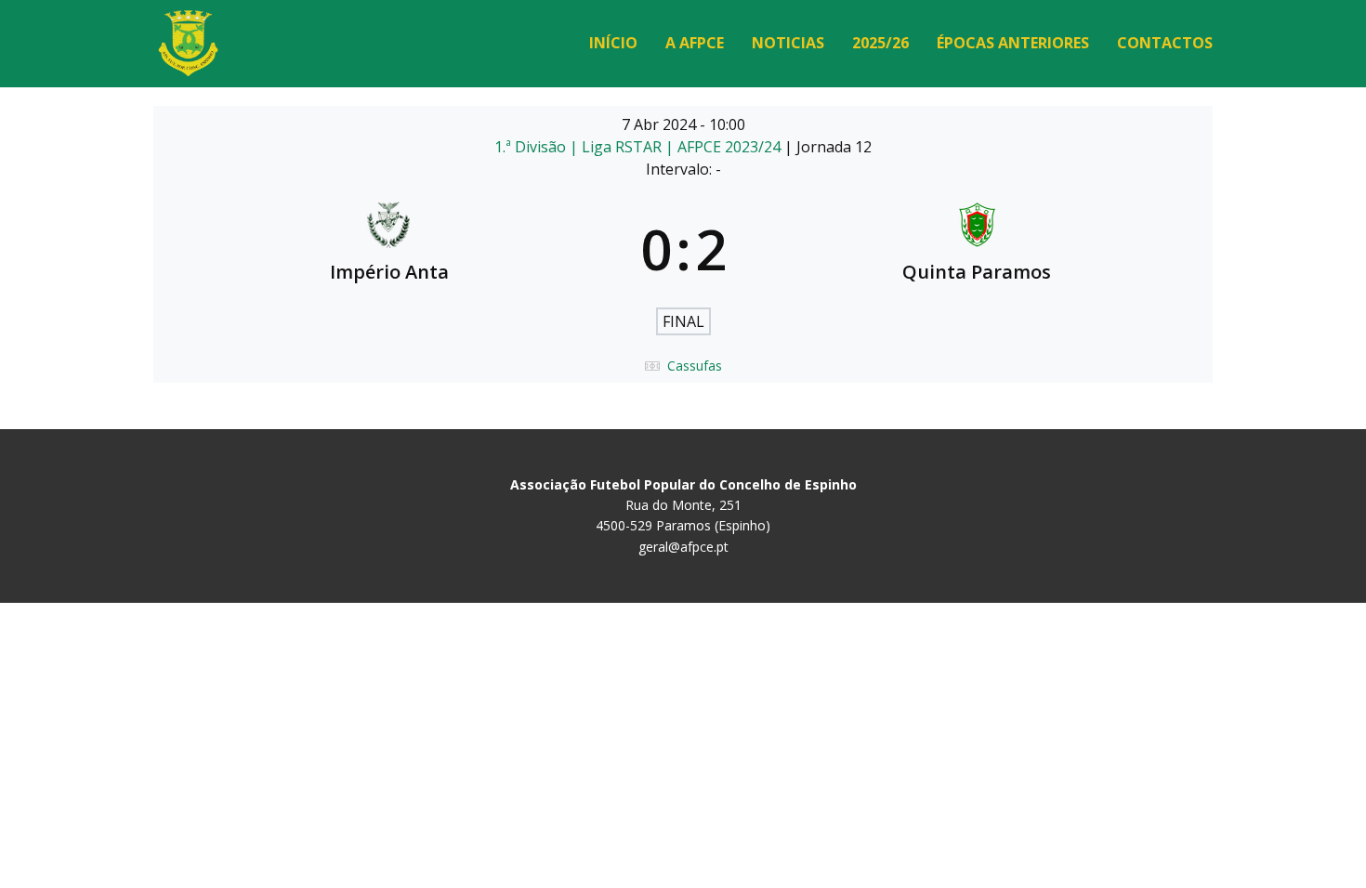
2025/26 (880, 43)
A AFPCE (694, 43)
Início (613, 43)
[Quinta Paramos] (977, 249)
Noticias (788, 43)
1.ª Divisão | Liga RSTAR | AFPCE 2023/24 (639, 147)
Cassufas (694, 365)
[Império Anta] (389, 249)
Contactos (1165, 43)
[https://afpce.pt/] (188, 43)
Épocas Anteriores (1013, 43)
